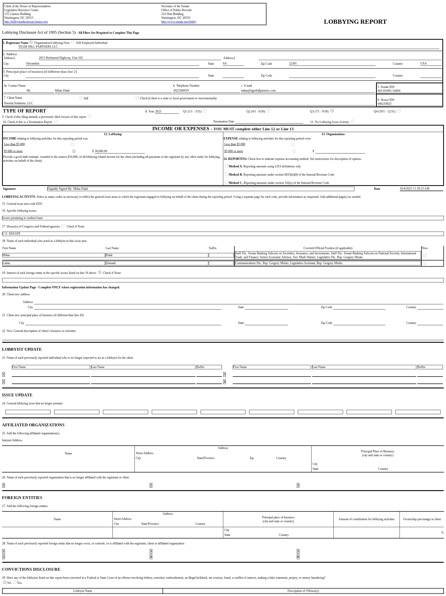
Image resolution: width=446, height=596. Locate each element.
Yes (19, 583)
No (9, 583)
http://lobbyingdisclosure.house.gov (26, 21)
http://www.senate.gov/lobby (178, 21)
